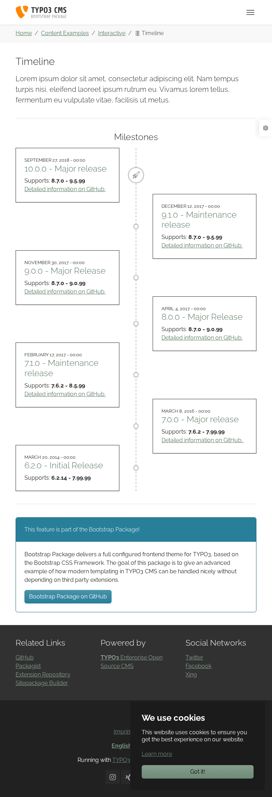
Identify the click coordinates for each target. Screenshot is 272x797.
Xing (191, 674)
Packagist (28, 666)
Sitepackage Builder (42, 683)
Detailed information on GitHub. (65, 189)
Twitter (194, 657)
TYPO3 (121, 760)
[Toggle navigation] (250, 12)
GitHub (25, 657)
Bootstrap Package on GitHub (68, 596)
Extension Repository (43, 674)
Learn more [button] (157, 754)
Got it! (197, 771)
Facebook (198, 666)
